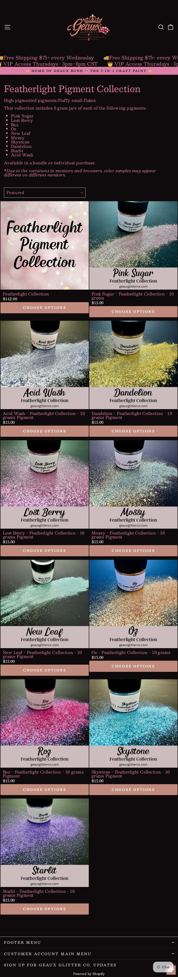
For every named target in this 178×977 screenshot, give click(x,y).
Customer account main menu (48, 954)
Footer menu (22, 942)
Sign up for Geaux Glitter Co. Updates (60, 965)
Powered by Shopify (89, 973)
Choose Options (44, 307)
